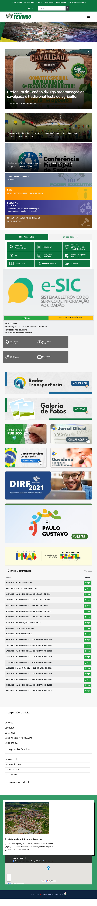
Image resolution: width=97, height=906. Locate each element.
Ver (88, 583)
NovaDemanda (26, 318)
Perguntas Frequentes (78, 2)
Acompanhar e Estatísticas (70, 317)
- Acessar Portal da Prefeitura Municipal (23, 209)
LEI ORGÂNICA (11, 743)
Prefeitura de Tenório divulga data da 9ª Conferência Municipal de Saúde (40, 163)
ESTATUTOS (10, 733)
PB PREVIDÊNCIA (12, 774)
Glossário (18, 2)
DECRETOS (9, 727)
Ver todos (88, 571)
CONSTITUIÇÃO (11, 759)
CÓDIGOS (9, 722)
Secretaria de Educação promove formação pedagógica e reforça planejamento (43, 133)
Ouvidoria (62, 2)
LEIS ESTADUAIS (12, 769)
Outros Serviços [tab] (70, 237)
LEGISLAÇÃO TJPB (13, 764)
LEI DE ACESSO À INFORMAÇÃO (18, 738)
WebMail (50, 2)
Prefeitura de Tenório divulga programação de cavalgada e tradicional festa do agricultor (45, 94)
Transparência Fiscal (34, 2)
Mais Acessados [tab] (26, 237)
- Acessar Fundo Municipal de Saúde (22, 211)
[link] (21, 247)
